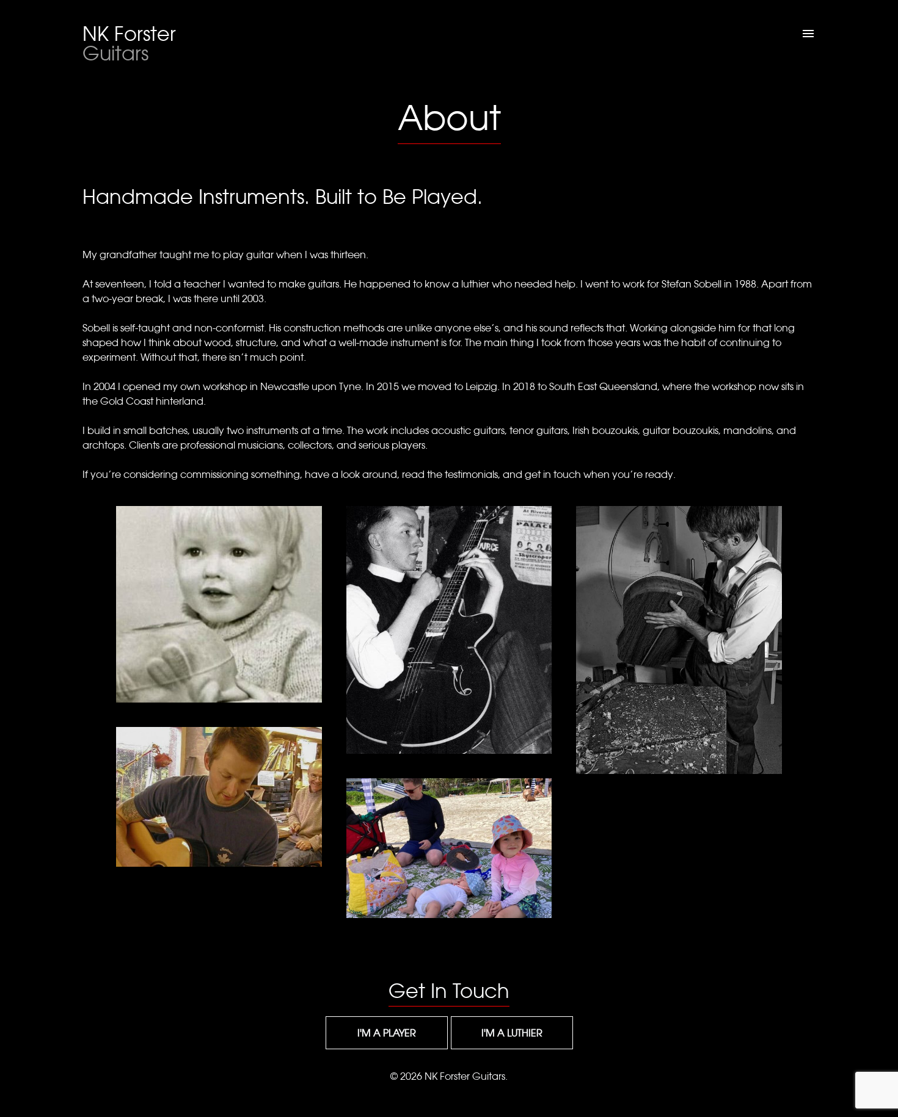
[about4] (679, 640)
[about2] (449, 630)
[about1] (219, 604)
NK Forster (129, 43)
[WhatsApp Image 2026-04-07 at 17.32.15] (449, 848)
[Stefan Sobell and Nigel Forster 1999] (219, 797)
